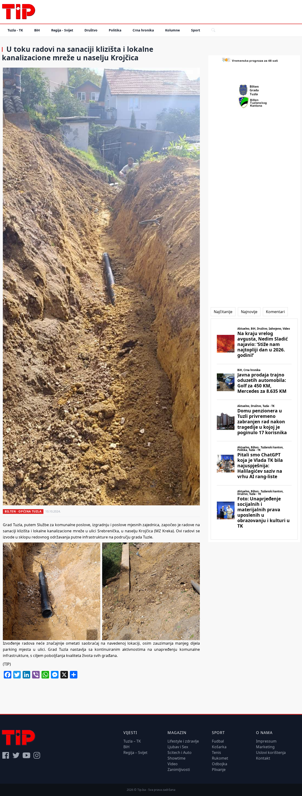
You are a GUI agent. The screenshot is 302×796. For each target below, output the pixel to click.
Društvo (90, 30)
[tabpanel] (254, 429)
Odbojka (219, 763)
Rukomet (220, 758)
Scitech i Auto (180, 752)
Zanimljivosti (179, 769)
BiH (37, 30)
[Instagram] (37, 755)
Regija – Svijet (135, 752)
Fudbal (218, 741)
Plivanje (219, 769)
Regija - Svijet (62, 30)
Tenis (216, 752)
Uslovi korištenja (271, 752)
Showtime (176, 758)
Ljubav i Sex (178, 746)
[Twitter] (16, 755)
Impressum (266, 741)
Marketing (265, 746)
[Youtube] (26, 755)
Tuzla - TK (15, 30)
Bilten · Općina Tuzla (23, 511)
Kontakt (263, 758)
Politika (115, 30)
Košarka (219, 746)
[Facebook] (5, 755)
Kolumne (172, 30)
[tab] (223, 311)
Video (173, 763)
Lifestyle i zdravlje (183, 741)
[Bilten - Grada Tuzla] (254, 90)
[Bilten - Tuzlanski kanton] (254, 102)
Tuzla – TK (132, 741)
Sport (195, 30)
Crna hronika (143, 30)
